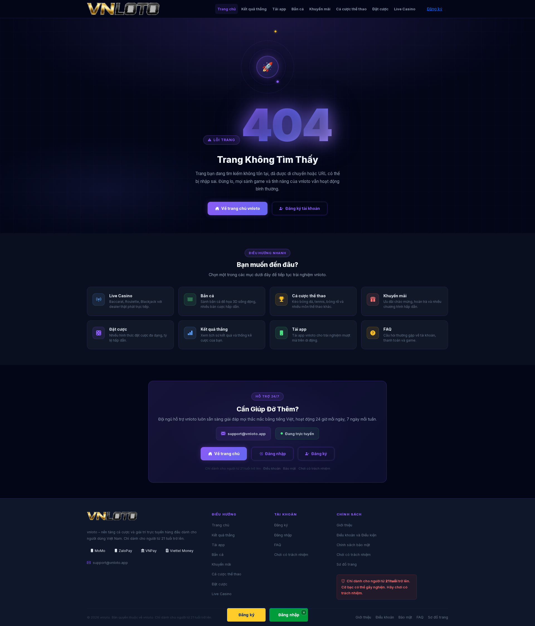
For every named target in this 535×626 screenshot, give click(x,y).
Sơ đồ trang (347, 564)
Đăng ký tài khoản (302, 208)
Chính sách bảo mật (353, 545)
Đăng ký (434, 8)
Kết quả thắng (254, 9)
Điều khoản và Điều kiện (356, 535)
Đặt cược (380, 9)
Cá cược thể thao (351, 9)
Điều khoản (272, 468)
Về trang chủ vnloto (240, 208)
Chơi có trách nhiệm (314, 468)
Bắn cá (297, 9)
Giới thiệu (344, 525)
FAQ (277, 545)
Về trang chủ (227, 453)
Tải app (279, 9)
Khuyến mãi (319, 9)
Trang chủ (226, 9)
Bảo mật (289, 468)
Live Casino (404, 9)
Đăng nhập (275, 453)
